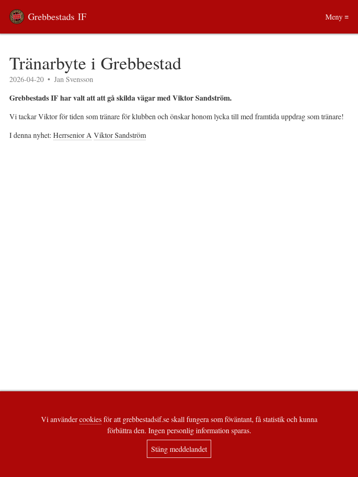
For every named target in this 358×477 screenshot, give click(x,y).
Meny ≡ (337, 16)
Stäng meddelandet (179, 449)
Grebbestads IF (57, 16)
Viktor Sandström (120, 135)
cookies (90, 419)
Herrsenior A (72, 135)
